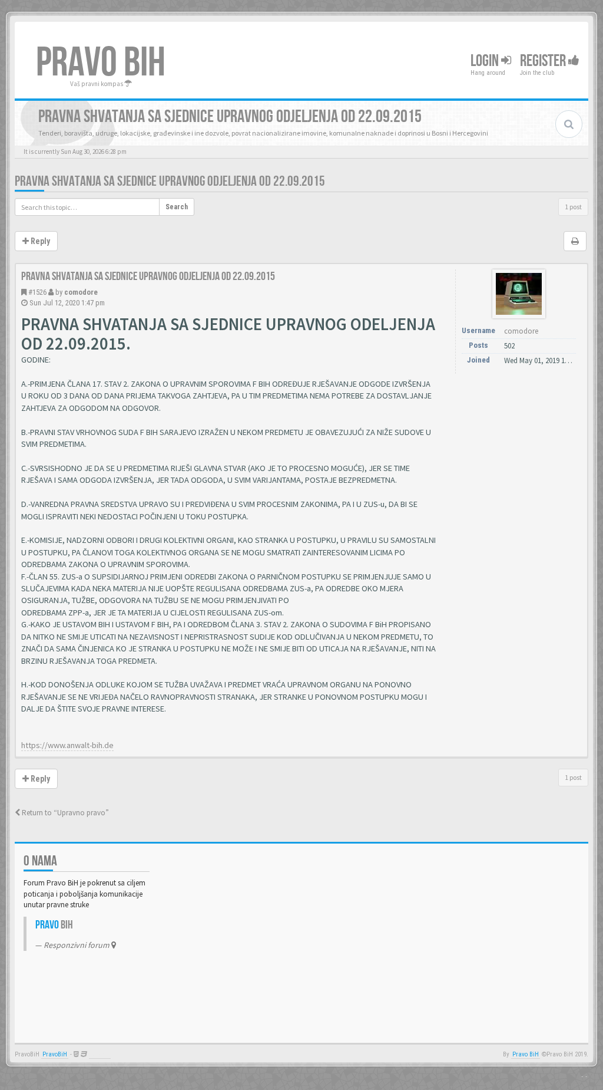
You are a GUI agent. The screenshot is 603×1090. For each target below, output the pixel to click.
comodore (81, 292)
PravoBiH (54, 1054)
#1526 (37, 292)
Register (544, 61)
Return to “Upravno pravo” (64, 813)
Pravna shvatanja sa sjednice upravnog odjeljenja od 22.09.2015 (170, 181)
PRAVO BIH (100, 63)
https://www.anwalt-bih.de (67, 745)
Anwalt (100, 1054)
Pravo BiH (525, 1054)
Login (486, 61)
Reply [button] (39, 241)
